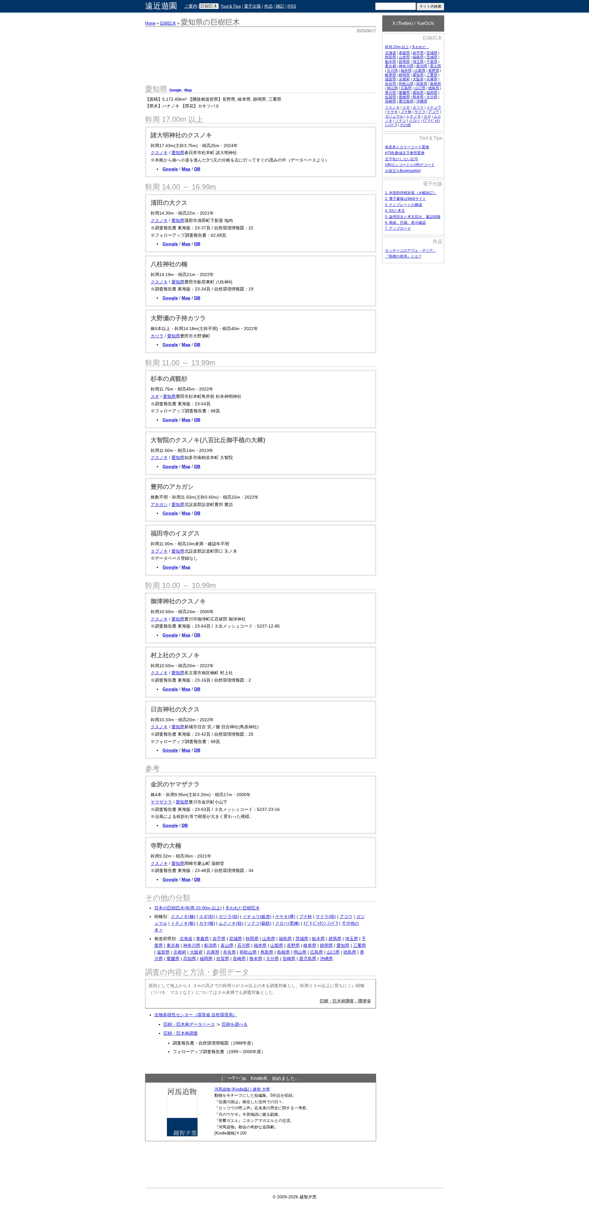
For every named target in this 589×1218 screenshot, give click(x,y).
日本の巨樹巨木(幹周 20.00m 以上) (188, 907)
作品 (268, 6)
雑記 (280, 6)
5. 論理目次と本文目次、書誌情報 (413, 217)
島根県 (435, 84)
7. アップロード (398, 228)
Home (150, 23)
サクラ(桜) (326, 916)
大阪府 (418, 79)
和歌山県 (406, 84)
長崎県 (404, 97)
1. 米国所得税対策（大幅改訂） (411, 193)
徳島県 (433, 88)
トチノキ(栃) (183, 923)
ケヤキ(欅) (285, 916)
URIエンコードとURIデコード (410, 165)
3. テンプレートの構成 (403, 205)
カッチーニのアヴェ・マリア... (410, 250)
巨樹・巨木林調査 (181, 1033)
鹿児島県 (406, 101)
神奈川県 (406, 66)
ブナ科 (406, 112)
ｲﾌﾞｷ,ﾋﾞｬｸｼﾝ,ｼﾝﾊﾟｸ (320, 923)
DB (197, 168)
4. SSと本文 (395, 210)
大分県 (431, 97)
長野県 (433, 70)
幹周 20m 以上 (397, 47)
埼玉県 (418, 62)
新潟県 (421, 66)
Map (188, 90)
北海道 (390, 53)
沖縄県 (421, 101)
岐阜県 (390, 75)
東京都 (390, 66)
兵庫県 (431, 79)
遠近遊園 (161, 6)
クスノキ (392, 107)
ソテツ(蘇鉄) (259, 923)
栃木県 (390, 62)
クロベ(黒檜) (287, 923)
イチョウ (433, 107)
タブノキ (159, 551)
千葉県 (431, 62)
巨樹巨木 (209, 6)
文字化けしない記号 (401, 159)
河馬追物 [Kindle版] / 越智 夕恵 (242, 1089)
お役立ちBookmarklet (403, 171)
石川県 (392, 70)
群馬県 (404, 62)
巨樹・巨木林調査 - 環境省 (345, 1000)
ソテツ (400, 121)
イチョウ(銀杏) (257, 916)
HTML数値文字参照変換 (405, 153)
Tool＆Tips (231, 6)
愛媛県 (404, 93)
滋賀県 (390, 79)
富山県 (435, 66)
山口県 (419, 88)
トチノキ (413, 116)
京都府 (404, 79)
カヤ (427, 116)
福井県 (406, 70)
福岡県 (431, 93)
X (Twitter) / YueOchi (413, 23)
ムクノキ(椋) (231, 923)
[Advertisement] (413, 364)
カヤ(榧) (207, 923)
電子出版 (252, 6)
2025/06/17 (366, 31)
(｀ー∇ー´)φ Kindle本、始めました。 (260, 1078)
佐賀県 (390, 97)
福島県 (418, 57)
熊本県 (418, 97)
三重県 (431, 75)
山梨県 (419, 70)
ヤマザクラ (161, 802)
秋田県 (390, 57)
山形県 (404, 57)
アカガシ (159, 504)
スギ (406, 107)
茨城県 (431, 57)
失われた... (420, 47)
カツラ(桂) (229, 916)
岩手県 (418, 53)
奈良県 (390, 84)
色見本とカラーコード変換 (407, 147)
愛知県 (418, 75)
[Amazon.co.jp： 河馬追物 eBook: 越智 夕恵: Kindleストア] (182, 1134)
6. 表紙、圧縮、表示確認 (405, 222)
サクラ (419, 112)
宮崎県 (390, 101)
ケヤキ (392, 112)
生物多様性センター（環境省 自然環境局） (195, 1014)
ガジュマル (394, 116)
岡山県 (392, 88)
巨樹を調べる (235, 1024)
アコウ (433, 112)
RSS (291, 6)
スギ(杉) (207, 916)
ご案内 (190, 6)
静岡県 (404, 75)
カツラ (418, 107)
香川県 (390, 93)
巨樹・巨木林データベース (189, 1024)
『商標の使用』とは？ (403, 256)
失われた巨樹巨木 (242, 907)
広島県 (406, 88)
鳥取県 (421, 84)
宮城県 (431, 53)
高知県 (418, 93)
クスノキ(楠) (183, 916)
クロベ (414, 121)
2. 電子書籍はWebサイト (405, 199)
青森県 (404, 53)
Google (175, 90)
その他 (405, 125)
